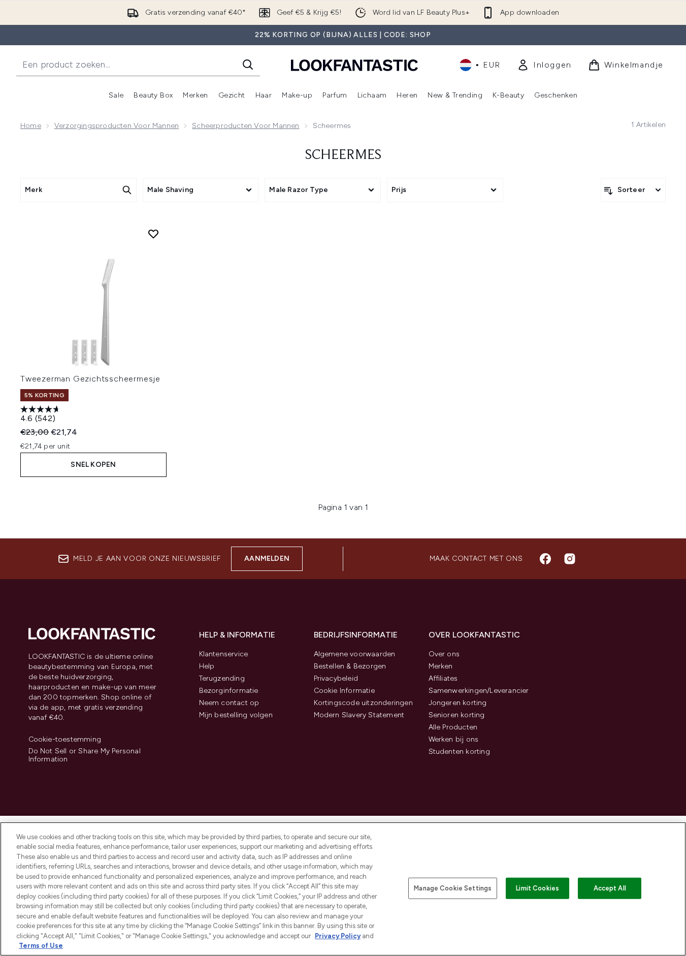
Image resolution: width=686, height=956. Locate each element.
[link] (544, 65)
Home (30, 125)
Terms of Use (41, 945)
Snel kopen (93, 464)
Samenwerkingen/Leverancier (479, 690)
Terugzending (222, 678)
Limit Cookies (537, 888)
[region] (343, 889)
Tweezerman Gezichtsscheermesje (90, 379)
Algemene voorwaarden (355, 654)
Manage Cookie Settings (453, 888)
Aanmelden (266, 558)
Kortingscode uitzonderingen (363, 702)
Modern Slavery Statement (359, 715)
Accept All (610, 888)
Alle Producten (453, 727)
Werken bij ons (454, 739)
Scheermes (343, 155)
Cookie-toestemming (65, 740)
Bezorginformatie (228, 690)
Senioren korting (457, 715)
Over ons (444, 654)
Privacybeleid (336, 678)
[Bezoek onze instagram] (570, 559)
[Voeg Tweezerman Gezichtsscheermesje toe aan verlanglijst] (153, 233)
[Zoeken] (248, 64)
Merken (441, 666)
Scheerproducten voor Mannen (245, 125)
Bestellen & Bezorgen (350, 666)
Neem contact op (229, 702)
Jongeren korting (458, 702)
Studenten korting (459, 751)
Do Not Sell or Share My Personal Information (84, 755)
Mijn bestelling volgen (236, 715)
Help (207, 666)
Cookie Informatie (344, 690)
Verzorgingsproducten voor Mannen (116, 125)
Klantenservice (223, 654)
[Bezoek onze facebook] (545, 559)
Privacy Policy (338, 936)
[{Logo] (354, 64)
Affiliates (443, 678)
